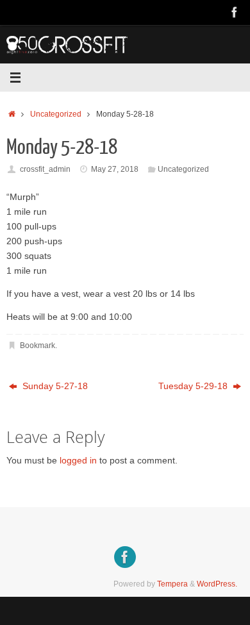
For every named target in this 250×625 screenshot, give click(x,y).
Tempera (172, 583)
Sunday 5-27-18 (54, 386)
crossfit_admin (45, 169)
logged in (78, 460)
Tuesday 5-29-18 (194, 386)
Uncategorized (55, 114)
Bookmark (37, 345)
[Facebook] (235, 12)
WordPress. (217, 583)
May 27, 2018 (114, 169)
